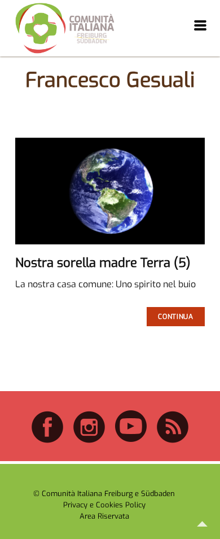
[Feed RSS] (173, 441)
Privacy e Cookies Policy (104, 505)
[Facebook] (47, 441)
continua (175, 316)
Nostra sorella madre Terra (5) (103, 263)
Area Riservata (104, 516)
